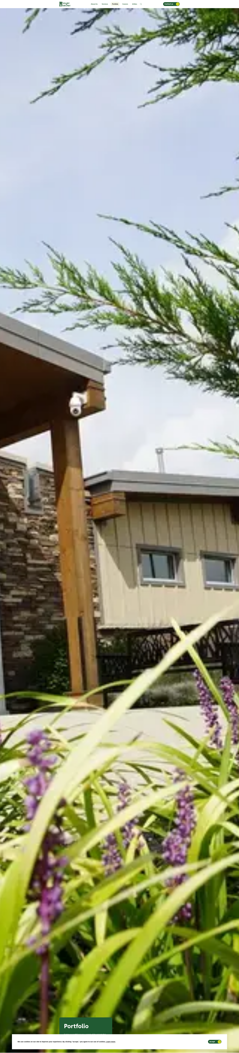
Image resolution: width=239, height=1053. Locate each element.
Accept (212, 1041)
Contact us (168, 4)
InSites (134, 4)
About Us (94, 4)
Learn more (110, 1042)
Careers (125, 4)
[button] (141, 4)
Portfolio (115, 4)
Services (105, 4)
